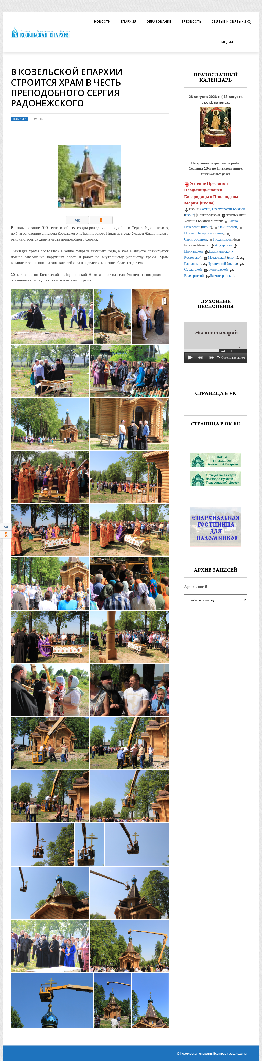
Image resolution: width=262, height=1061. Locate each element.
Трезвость (191, 22)
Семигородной (195, 239)
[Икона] (215, 125)
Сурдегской (193, 269)
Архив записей (195, 586)
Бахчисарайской (222, 275)
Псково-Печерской (198, 233)
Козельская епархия (196, 1053)
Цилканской (193, 251)
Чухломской (217, 263)
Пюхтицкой (222, 239)
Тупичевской (218, 269)
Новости (102, 22)
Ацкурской (223, 245)
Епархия (128, 22)
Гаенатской (192, 263)
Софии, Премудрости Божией (222, 209)
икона (207, 203)
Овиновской (227, 227)
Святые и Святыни (229, 22)
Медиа (227, 42)
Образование (159, 22)
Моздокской (217, 257)
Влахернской (194, 275)
